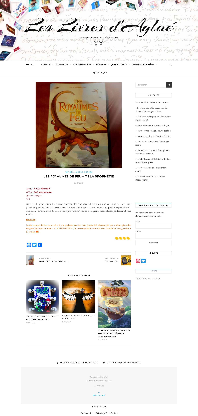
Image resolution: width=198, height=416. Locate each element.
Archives (100, 386)
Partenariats (86, 413)
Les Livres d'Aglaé (99, 26)
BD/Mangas (61, 64)
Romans (45, 64)
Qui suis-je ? (100, 72)
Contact (114, 413)
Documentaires (82, 64)
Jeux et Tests (119, 64)
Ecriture (101, 64)
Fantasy (69, 172)
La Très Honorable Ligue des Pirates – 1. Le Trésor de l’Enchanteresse (114, 333)
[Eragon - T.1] (126, 260)
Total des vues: (142, 278)
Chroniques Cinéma (143, 64)
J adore (79, 172)
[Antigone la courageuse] (31, 260)
